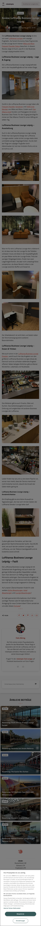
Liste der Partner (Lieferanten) (12, 908)
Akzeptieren (20, 914)
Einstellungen (20, 921)
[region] (20, 898)
